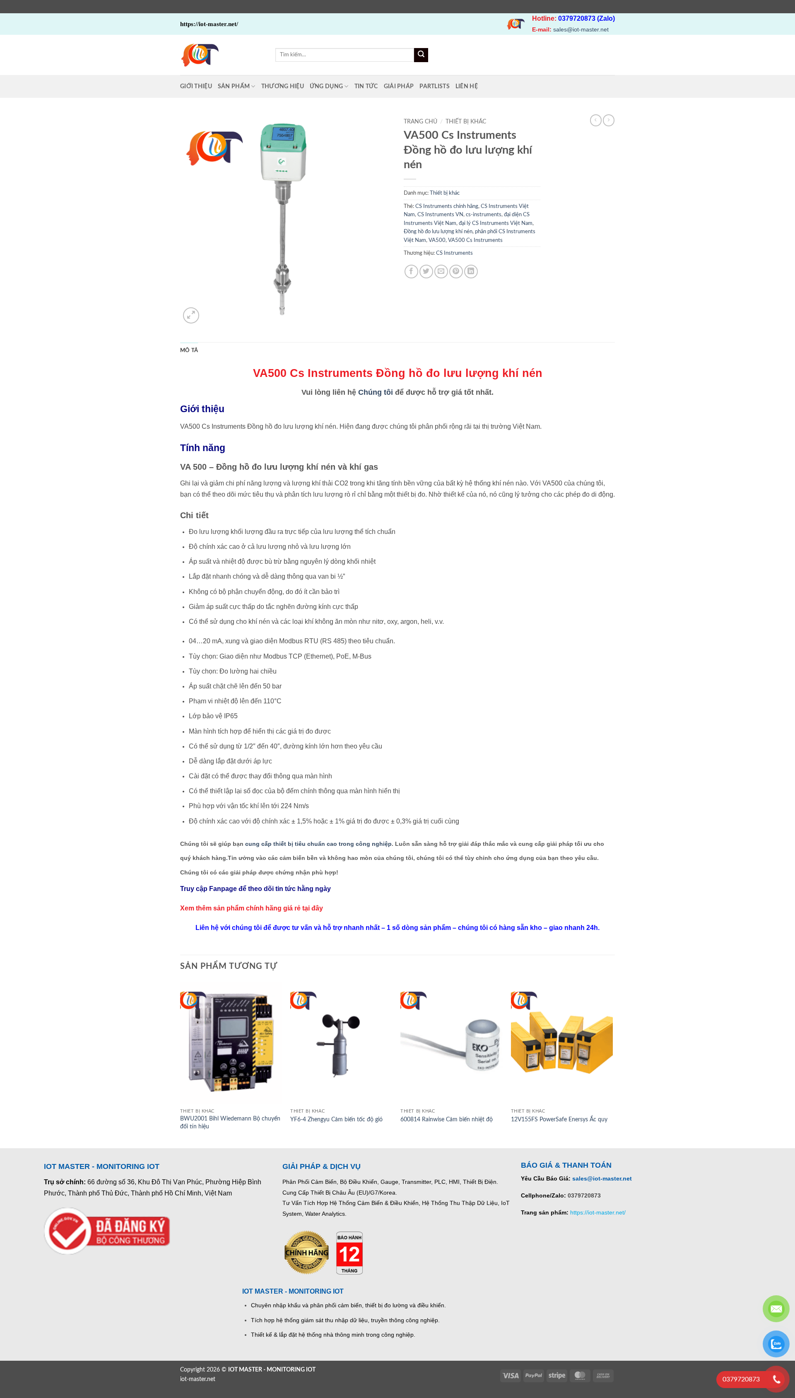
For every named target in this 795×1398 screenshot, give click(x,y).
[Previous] (180, 1064)
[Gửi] (421, 55)
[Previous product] (608, 120)
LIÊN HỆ (466, 86)
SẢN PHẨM (234, 86)
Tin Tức (366, 86)
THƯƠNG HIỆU (282, 86)
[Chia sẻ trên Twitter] (426, 271)
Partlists (434, 86)
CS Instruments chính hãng (446, 206)
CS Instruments (454, 253)
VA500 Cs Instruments (475, 240)
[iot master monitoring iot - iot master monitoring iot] (221, 55)
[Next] (612, 1064)
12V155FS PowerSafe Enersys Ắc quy (559, 1119)
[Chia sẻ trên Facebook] (411, 271)
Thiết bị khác (466, 122)
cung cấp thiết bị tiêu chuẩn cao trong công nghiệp (318, 843)
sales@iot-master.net (581, 29)
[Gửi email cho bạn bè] (441, 271)
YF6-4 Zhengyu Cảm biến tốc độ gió (336, 1119)
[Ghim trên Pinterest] (456, 271)
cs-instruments (483, 214)
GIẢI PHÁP (399, 86)
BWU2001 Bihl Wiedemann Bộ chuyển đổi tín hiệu (230, 1123)
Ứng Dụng (326, 86)
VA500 (437, 240)
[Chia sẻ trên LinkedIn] (471, 271)
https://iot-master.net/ (598, 1212)
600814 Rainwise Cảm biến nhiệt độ (446, 1119)
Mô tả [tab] (189, 350)
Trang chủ (420, 122)
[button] (191, 315)
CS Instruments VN (440, 214)
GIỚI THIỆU (196, 86)
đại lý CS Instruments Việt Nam (495, 223)
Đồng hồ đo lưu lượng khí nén (438, 231)
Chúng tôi (375, 392)
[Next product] (596, 120)
